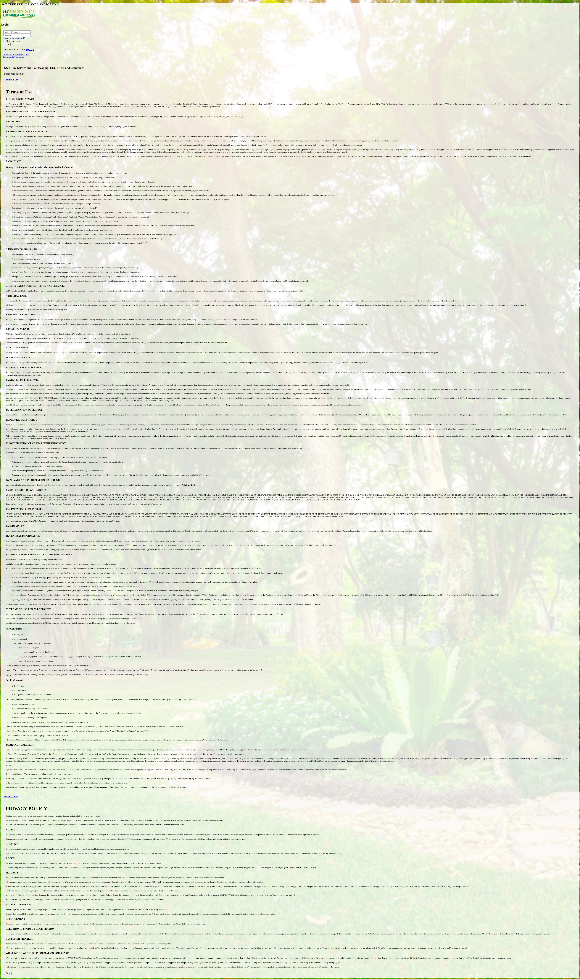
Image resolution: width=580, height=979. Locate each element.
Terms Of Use (11, 79)
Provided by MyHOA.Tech (16, 54)
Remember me (13, 41)
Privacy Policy (11, 796)
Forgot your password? (14, 38)
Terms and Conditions (13, 57)
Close (7, 973)
